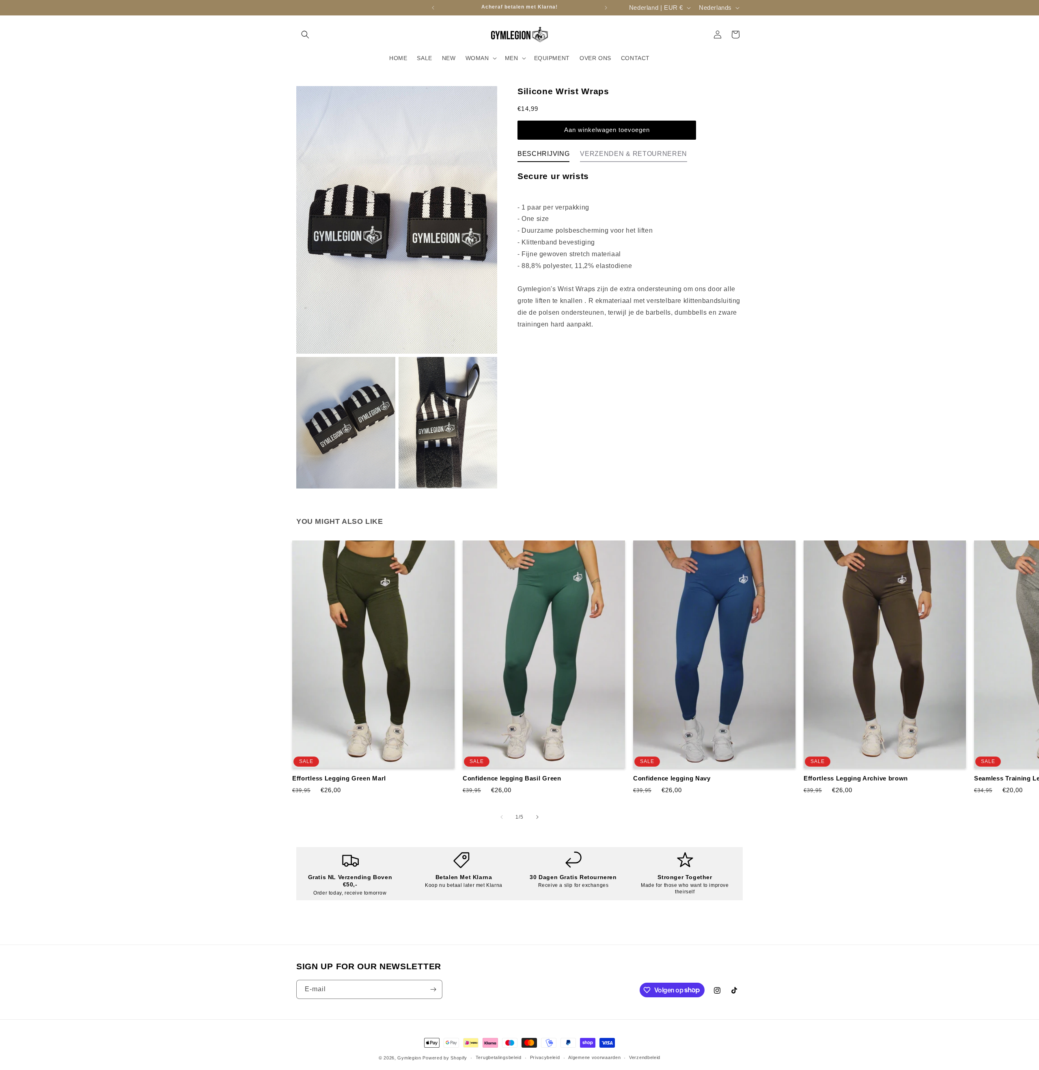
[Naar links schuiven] (502, 817)
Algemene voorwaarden (594, 1057)
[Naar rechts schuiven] (537, 817)
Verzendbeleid (644, 1057)
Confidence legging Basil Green (512, 778)
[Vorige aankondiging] (433, 7)
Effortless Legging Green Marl (339, 778)
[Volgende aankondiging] (606, 7)
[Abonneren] (433, 989)
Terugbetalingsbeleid (499, 1057)
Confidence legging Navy (672, 778)
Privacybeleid (545, 1057)
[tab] (543, 155)
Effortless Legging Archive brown (856, 778)
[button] (305, 34)
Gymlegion (409, 1057)
